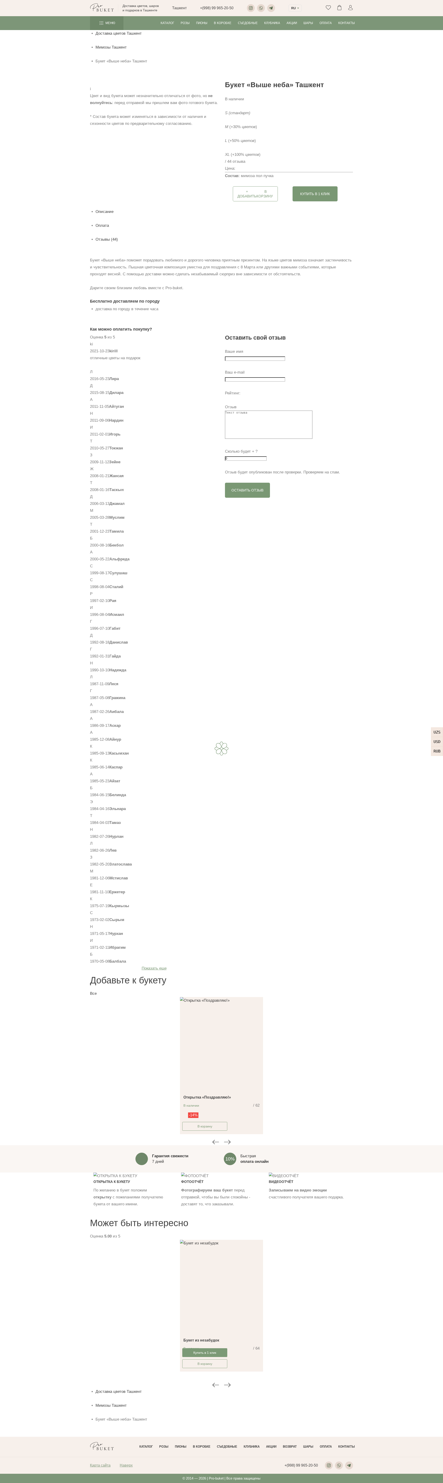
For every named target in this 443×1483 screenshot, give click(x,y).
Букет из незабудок (201, 1340)
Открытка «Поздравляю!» (207, 1097)
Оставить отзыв (247, 490)
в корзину (255, 194)
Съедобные (248, 23)
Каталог (167, 23)
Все (93, 993)
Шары (308, 23)
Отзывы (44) (107, 239)
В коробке (222, 23)
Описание (105, 211)
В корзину (205, 1126)
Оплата (326, 23)
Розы (185, 23)
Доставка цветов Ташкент (119, 33)
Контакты (346, 23)
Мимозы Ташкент (111, 47)
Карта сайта (100, 1465)
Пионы (201, 23)
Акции (292, 23)
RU (293, 8)
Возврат (290, 1446)
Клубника (272, 23)
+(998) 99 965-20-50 (216, 8)
